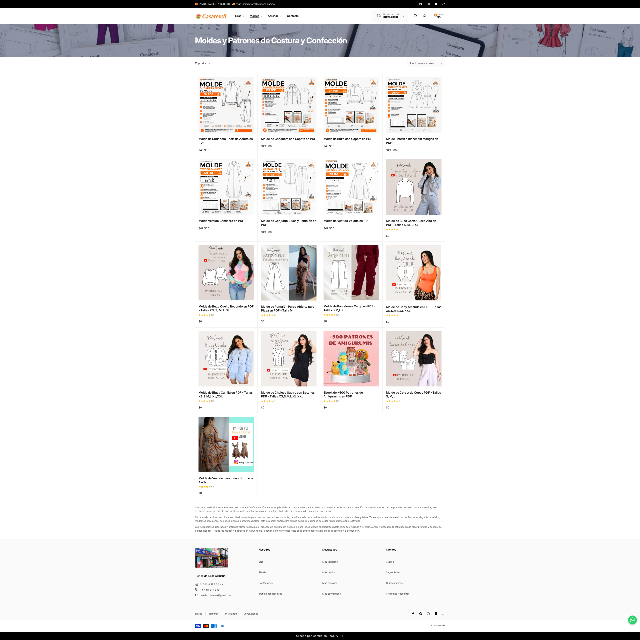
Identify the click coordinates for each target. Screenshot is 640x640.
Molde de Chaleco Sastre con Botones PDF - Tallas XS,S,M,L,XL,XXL (288, 394)
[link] (235, 4)
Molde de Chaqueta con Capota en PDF (288, 139)
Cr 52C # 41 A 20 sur (211, 584)
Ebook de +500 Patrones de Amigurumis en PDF (343, 394)
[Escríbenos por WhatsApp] (632, 620)
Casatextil (441, 625)
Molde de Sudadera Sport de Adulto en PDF (225, 140)
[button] (239, 16)
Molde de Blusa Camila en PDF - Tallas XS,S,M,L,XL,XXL (225, 394)
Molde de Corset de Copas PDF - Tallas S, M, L (413, 394)
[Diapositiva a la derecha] (539, 636)
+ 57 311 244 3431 (210, 589)
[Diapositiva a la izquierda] (100, 636)
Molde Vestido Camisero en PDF (221, 221)
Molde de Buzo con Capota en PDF (348, 139)
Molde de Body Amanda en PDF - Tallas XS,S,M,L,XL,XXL (414, 309)
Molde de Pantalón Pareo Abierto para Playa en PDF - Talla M (287, 308)
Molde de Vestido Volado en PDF (347, 221)
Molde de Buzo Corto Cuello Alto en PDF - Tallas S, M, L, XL (411, 222)
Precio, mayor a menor (422, 63)
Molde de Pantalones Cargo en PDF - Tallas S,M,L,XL (349, 308)
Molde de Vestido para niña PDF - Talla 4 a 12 (225, 480)
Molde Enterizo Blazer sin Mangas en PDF (412, 140)
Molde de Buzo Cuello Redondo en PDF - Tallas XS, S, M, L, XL (226, 308)
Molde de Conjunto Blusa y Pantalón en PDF (288, 222)
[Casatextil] (211, 567)
